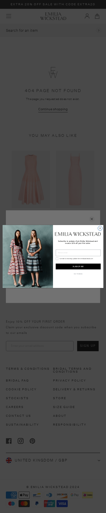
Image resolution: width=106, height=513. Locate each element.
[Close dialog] (100, 228)
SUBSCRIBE (78, 266)
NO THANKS (78, 273)
